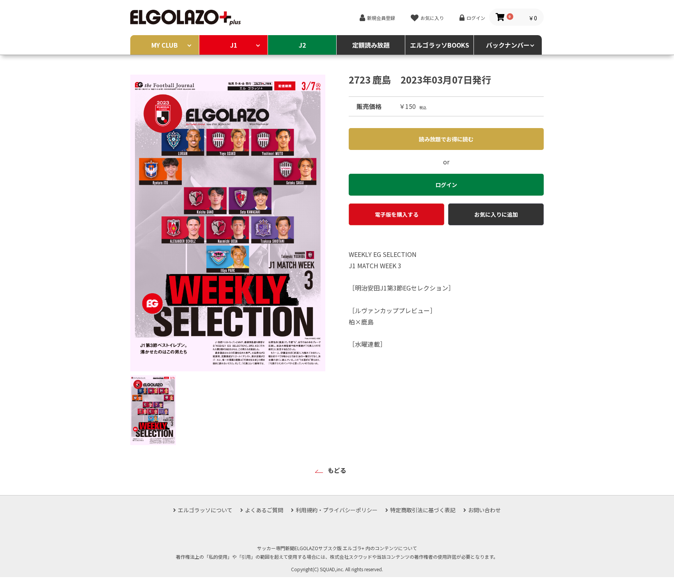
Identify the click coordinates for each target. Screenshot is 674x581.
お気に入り (432, 17)
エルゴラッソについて (205, 510)
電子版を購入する (397, 214)
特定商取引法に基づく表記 (423, 510)
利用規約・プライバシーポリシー (337, 510)
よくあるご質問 (264, 510)
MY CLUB (164, 45)
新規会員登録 (381, 17)
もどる (337, 470)
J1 (233, 45)
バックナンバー (508, 45)
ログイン (475, 17)
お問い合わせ (484, 510)
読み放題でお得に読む (446, 139)
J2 (302, 45)
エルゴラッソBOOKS (439, 45)
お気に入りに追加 (496, 214)
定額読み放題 (371, 45)
